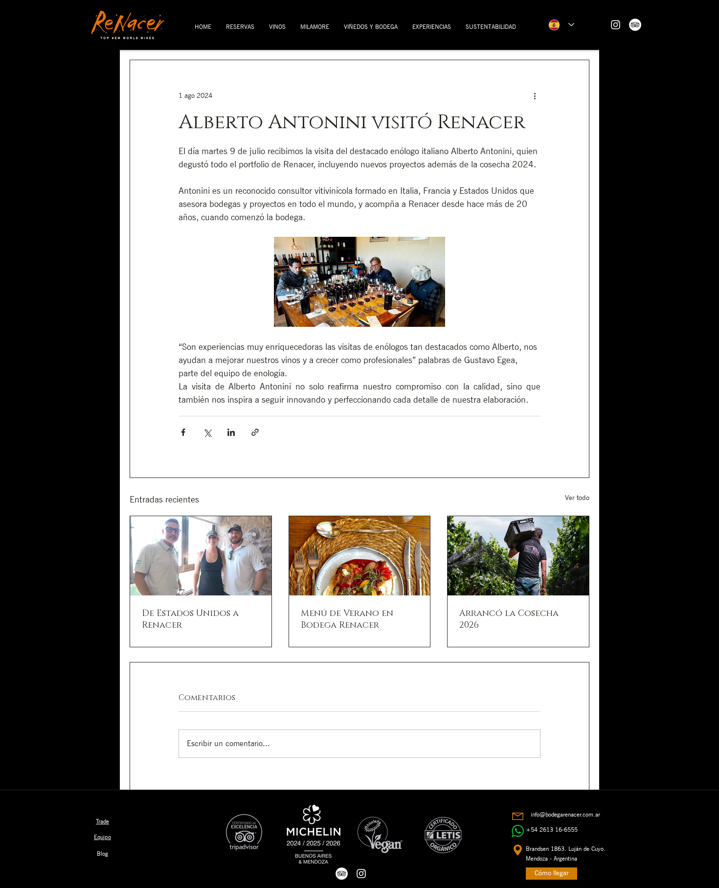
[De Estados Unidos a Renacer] (200, 555)
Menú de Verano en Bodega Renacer (347, 619)
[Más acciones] (534, 95)
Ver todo (577, 497)
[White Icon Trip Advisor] (635, 25)
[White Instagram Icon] (615, 25)
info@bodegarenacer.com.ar (565, 814)
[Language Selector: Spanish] (561, 24)
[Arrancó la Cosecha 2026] (518, 555)
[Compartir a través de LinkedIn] (231, 432)
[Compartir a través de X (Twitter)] (207, 432)
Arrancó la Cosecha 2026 (509, 619)
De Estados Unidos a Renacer (190, 619)
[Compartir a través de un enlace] (255, 432)
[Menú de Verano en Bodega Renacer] (359, 555)
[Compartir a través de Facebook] (183, 432)
